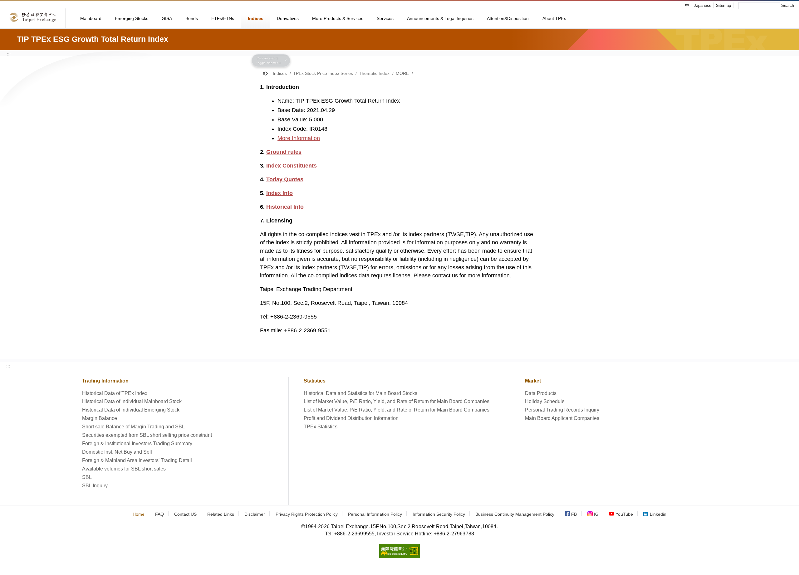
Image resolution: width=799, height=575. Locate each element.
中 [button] (687, 5)
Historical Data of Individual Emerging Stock (130, 409)
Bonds (191, 18)
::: (4, 3)
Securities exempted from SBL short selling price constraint (147, 435)
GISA (167, 18)
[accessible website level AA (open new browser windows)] (399, 556)
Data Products (540, 393)
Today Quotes (284, 179)
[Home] (33, 18)
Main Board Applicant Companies (562, 418)
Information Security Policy (439, 514)
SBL (87, 477)
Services (385, 18)
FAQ (159, 514)
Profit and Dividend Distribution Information (351, 418)
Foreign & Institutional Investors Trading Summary (137, 443)
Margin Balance (99, 418)
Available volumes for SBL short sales (124, 468)
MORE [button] (402, 73)
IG (596, 514)
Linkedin (658, 514)
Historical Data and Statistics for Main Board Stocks (360, 393)
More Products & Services (337, 18)
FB (574, 514)
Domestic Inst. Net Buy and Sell (117, 452)
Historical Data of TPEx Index (114, 393)
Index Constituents (291, 166)
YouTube (624, 514)
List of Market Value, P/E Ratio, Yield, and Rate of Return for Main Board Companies (396, 401)
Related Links (220, 514)
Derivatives (288, 18)
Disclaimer (254, 514)
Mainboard (90, 18)
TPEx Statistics (320, 426)
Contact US (185, 514)
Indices (255, 18)
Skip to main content (32, 5)
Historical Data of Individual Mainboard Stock (132, 401)
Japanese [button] (702, 5)
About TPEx (554, 18)
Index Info (279, 193)
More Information (298, 138)
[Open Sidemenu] (266, 74)
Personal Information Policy (375, 514)
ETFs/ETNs (222, 18)
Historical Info (285, 207)
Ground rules (283, 152)
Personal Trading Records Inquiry (562, 409)
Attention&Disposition (508, 18)
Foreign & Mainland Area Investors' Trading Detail (137, 460)
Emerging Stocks (131, 18)
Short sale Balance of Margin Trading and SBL (133, 426)
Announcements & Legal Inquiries (440, 18)
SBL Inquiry (95, 485)
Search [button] (787, 5)
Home (139, 514)
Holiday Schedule (545, 401)
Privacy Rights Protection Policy (307, 514)
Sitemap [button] (723, 5)
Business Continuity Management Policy (514, 514)
